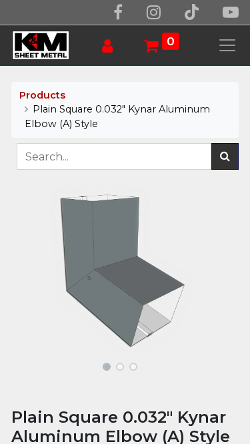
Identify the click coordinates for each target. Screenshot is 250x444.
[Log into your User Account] (112, 46)
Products (42, 95)
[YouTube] (231, 12)
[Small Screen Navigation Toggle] (227, 45)
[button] (28, 270)
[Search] (225, 156)
